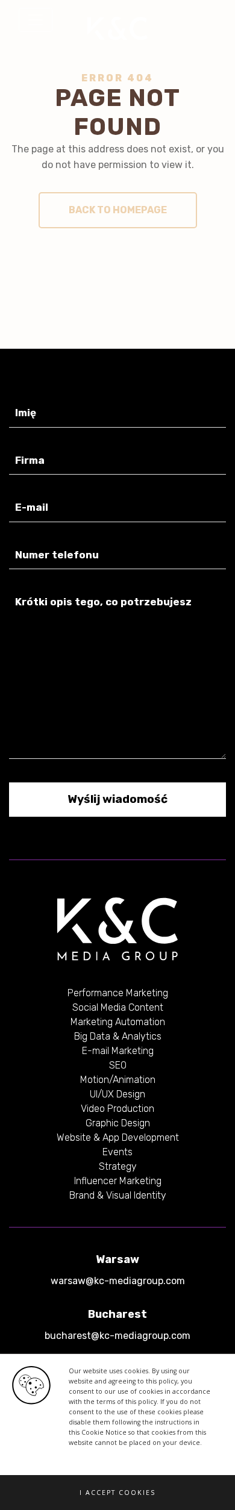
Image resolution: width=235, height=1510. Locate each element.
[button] (117, 1492)
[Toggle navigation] (35, 20)
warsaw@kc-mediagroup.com (118, 1281)
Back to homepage (118, 210)
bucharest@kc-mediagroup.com (117, 1335)
